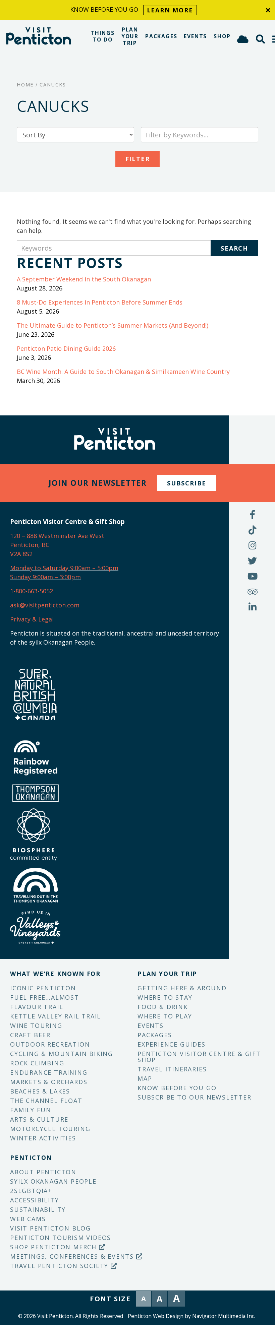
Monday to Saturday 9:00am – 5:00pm (64, 568)
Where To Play (165, 1016)
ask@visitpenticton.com (44, 605)
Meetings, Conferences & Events (73, 1256)
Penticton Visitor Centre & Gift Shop (199, 1057)
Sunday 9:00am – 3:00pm (45, 577)
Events (195, 36)
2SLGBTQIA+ (31, 1191)
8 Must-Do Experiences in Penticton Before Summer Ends (99, 302)
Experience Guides (172, 1044)
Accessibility (34, 1200)
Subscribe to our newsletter (195, 1097)
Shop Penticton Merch (54, 1247)
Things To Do (103, 36)
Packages (161, 36)
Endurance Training (48, 1072)
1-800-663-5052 (31, 591)
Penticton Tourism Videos (60, 1238)
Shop (222, 36)
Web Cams (28, 1219)
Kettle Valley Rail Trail (55, 1016)
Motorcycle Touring (50, 1129)
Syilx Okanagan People (53, 1181)
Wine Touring (36, 1025)
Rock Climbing (37, 1063)
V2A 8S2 (21, 554)
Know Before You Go (177, 1088)
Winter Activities (43, 1138)
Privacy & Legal (32, 619)
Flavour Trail (36, 1007)
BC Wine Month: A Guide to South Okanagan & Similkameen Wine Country (123, 372)
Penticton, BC (29, 545)
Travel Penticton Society (60, 1266)
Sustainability (38, 1209)
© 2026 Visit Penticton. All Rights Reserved (70, 1316)
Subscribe (186, 483)
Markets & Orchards (48, 1082)
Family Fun (30, 1110)
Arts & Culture (39, 1119)
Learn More (170, 10)
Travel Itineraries (172, 1069)
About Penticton (43, 1172)
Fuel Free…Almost (44, 997)
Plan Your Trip (130, 36)
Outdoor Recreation (50, 1044)
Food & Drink (163, 1007)
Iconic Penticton (43, 988)
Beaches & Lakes (40, 1091)
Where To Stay (165, 997)
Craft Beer (30, 1035)
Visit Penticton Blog (50, 1228)
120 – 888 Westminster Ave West (57, 536)
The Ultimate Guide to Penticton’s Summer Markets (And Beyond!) (112, 325)
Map (145, 1078)
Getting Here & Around (182, 988)
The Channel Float (46, 1101)
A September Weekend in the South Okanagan (84, 279)
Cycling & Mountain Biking (61, 1054)
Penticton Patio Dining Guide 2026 (66, 348)
